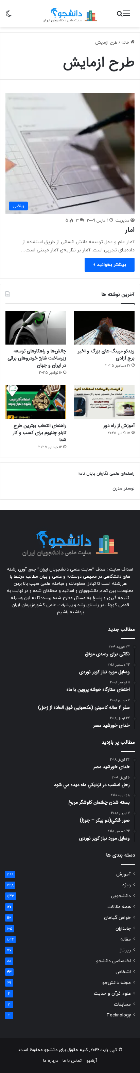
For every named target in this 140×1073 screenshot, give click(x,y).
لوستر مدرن (123, 489)
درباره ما (50, 1061)
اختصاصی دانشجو (113, 961)
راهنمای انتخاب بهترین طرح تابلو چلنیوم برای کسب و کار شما (39, 432)
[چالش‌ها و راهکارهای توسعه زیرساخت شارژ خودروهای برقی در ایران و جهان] (35, 328)
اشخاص (123, 972)
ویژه (126, 885)
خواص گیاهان (117, 917)
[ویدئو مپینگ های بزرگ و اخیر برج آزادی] (104, 328)
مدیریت (122, 220)
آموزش (123, 874)
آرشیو (91, 1061)
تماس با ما (72, 1061)
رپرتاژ (125, 950)
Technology (118, 1015)
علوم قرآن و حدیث (112, 993)
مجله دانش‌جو (116, 982)
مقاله (125, 939)
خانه (125, 43)
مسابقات (122, 1004)
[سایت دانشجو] (70, 13)
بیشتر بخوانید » (109, 265)
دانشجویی (121, 896)
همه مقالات (119, 907)
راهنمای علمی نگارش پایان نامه (106, 474)
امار (130, 230)
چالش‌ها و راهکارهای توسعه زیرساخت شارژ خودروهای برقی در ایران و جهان (36, 358)
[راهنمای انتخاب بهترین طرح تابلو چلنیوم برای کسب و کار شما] (35, 402)
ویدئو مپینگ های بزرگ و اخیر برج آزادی (106, 354)
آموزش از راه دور (119, 425)
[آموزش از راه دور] (104, 402)
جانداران (123, 928)
